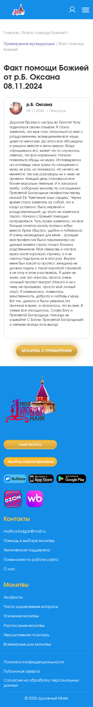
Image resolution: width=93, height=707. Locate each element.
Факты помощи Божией (44, 33)
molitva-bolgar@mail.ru (25, 531)
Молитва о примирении (46, 351)
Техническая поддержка (27, 550)
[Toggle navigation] (85, 10)
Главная (11, 33)
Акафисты (13, 597)
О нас (9, 569)
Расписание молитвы (24, 626)
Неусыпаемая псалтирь (26, 635)
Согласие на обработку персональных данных (41, 682)
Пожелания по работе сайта (31, 560)
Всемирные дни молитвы (27, 644)
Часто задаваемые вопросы (31, 607)
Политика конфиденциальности (34, 662)
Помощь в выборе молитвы (29, 541)
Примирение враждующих (29, 44)
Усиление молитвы (21, 616)
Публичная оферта (22, 671)
